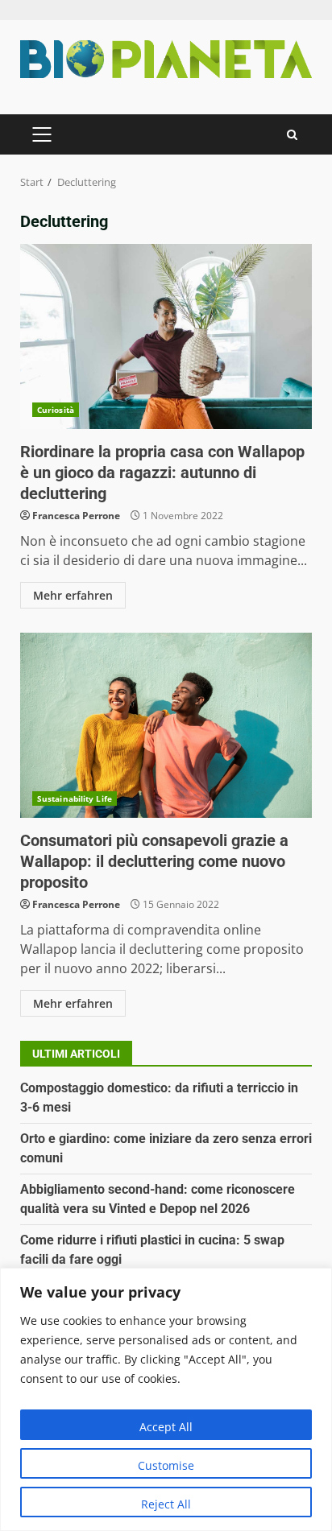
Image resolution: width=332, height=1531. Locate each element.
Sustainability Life (74, 798)
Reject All (166, 1504)
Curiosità (55, 409)
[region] (166, 1399)
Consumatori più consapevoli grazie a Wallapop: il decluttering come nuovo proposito (166, 725)
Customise (166, 1465)
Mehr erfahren (73, 595)
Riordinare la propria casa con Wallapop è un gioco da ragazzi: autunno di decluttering (166, 336)
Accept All (166, 1426)
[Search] (292, 135)
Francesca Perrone (76, 515)
